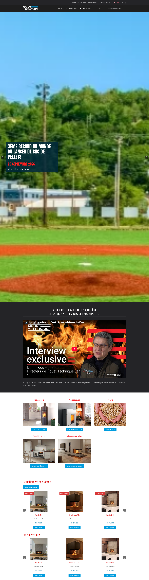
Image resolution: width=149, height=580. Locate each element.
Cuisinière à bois (39, 436)
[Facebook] (123, 2)
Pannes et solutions (93, 2)
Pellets (110, 400)
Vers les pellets (110, 429)
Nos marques (75, 2)
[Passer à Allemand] (118, 2)
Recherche (125, 8)
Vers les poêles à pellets (74, 429)
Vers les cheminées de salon (74, 466)
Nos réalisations (85, 9)
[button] (104, 8)
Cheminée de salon (74, 436)
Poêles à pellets (74, 400)
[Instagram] (125, 2)
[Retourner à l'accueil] (30, 8)
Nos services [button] (73, 9)
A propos (102, 2)
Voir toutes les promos (31, 487)
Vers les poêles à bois (39, 429)
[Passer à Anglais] (114, 2)
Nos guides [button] (83, 2)
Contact (108, 2)
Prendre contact (17, 164)
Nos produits (62, 9)
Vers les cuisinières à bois (39, 466)
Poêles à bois (39, 400)
